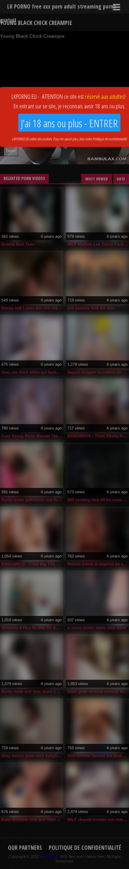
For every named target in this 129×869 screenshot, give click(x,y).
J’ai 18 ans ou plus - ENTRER (69, 123)
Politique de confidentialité (109, 139)
